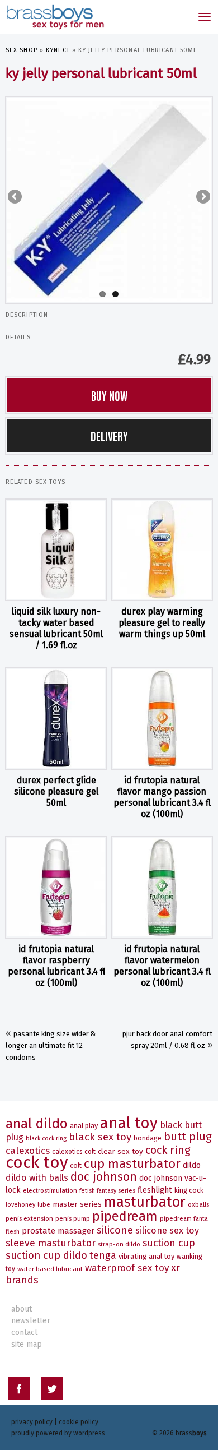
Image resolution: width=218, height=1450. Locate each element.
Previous (15, 197)
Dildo (192, 1165)
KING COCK (188, 1190)
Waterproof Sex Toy (127, 1268)
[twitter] (52, 1390)
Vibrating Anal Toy (146, 1256)
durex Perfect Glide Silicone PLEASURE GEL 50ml (56, 791)
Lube (43, 1204)
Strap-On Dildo (119, 1244)
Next (202, 197)
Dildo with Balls (37, 1177)
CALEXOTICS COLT (74, 1152)
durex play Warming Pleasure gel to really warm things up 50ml (162, 622)
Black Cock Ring (46, 1138)
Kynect (58, 50)
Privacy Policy (32, 1422)
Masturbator (145, 1202)
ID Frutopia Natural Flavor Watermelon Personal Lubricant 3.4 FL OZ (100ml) (162, 966)
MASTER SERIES (77, 1204)
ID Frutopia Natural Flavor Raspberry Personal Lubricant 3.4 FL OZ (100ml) (56, 966)
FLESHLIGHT (155, 1190)
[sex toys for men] (54, 17)
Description (27, 314)
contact (24, 1332)
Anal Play (84, 1125)
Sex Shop (21, 50)
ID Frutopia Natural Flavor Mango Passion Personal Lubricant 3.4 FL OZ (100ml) (162, 797)
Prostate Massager (58, 1231)
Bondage (148, 1138)
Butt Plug (188, 1136)
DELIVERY (109, 435)
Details (18, 337)
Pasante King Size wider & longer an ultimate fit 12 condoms (51, 1045)
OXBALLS (198, 1204)
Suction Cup (169, 1243)
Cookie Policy (78, 1422)
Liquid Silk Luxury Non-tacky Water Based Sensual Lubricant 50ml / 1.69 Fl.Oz (56, 628)
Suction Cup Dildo (46, 1255)
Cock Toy (37, 1162)
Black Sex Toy (100, 1137)
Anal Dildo (37, 1123)
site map (26, 1344)
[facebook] (19, 1390)
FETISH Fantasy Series (107, 1190)
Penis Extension (29, 1218)
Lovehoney (20, 1204)
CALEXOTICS (28, 1151)
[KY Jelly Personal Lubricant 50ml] (109, 200)
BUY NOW (109, 395)
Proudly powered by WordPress (58, 1433)
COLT (76, 1166)
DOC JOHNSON (103, 1177)
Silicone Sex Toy (167, 1230)
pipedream (125, 1216)
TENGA (102, 1255)
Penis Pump (72, 1218)
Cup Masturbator (132, 1163)
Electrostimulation (50, 1190)
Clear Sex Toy (120, 1151)
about (21, 1309)
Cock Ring (168, 1150)
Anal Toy (129, 1123)
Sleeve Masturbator (51, 1243)
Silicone (115, 1229)
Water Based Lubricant (50, 1269)
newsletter (30, 1321)
